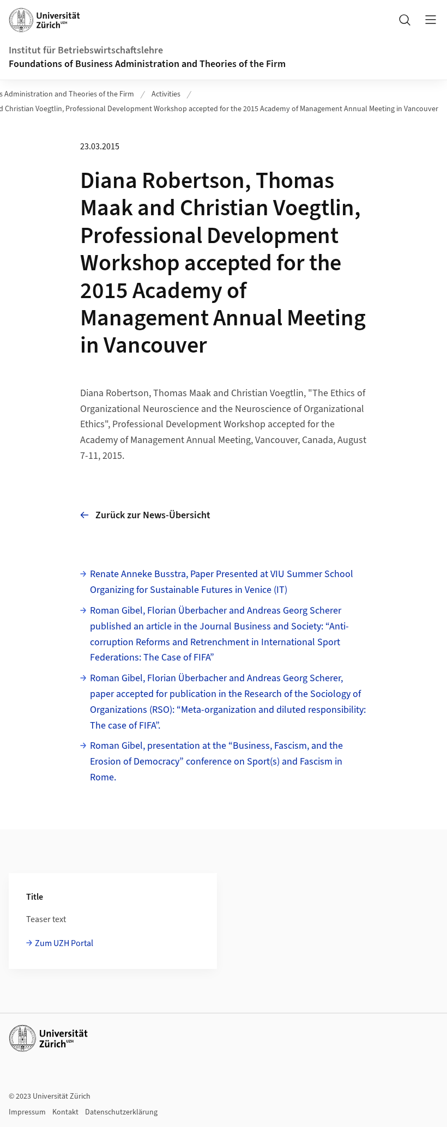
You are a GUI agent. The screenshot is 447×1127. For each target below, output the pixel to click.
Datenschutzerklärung (121, 1112)
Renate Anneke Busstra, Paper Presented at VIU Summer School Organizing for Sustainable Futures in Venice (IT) (221, 582)
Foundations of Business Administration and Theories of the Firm (147, 64)
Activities (166, 94)
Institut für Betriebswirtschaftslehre (86, 50)
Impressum (27, 1112)
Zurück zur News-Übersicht (152, 515)
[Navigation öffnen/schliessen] (431, 20)
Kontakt (65, 1112)
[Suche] (404, 20)
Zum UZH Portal (64, 943)
